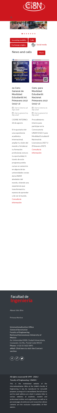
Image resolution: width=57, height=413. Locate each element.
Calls (32, 40)
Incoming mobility (19, 40)
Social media (41, 44)
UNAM (33, 380)
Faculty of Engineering (19, 380)
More (41, 53)
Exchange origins (19, 45)
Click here (20, 348)
